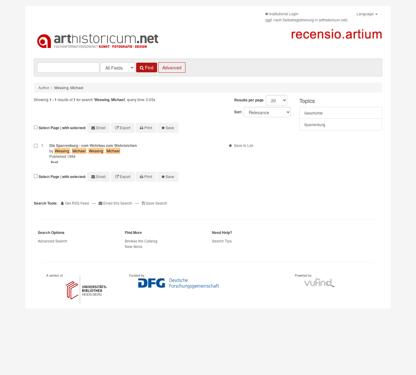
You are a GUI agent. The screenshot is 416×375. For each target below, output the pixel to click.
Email (101, 127)
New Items (133, 246)
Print (148, 127)
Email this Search (117, 203)
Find (148, 67)
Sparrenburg (314, 124)
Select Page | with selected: (62, 127)
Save (170, 127)
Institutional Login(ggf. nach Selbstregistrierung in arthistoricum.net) (306, 16)
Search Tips (222, 240)
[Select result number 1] (36, 154)
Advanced (172, 67)
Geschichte (313, 112)
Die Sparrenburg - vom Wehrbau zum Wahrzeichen (93, 145)
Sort (237, 112)
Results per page (249, 100)
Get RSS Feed (76, 203)
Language (366, 13)
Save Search (156, 203)
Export (125, 127)
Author (43, 87)
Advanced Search (52, 240)
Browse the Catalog (141, 240)
